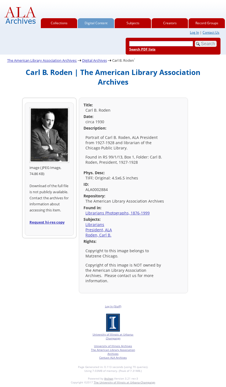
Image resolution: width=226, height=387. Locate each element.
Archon (108, 378)
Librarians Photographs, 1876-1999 (117, 213)
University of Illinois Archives (113, 346)
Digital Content (96, 23)
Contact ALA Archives (113, 357)
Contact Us (211, 32)
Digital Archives (94, 60)
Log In (194, 32)
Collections (59, 23)
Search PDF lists (142, 49)
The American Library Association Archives (113, 352)
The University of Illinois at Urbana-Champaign (124, 382)
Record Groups (206, 23)
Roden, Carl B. (98, 235)
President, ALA (98, 229)
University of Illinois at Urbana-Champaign (113, 336)
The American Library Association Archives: (42, 60)
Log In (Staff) (113, 306)
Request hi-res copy (46, 222)
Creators (170, 23)
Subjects (133, 23)
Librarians (94, 224)
